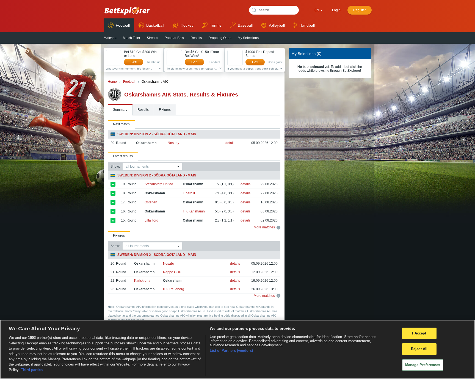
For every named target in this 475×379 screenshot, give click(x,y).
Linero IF (189, 193)
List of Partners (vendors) (231, 350)
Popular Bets (174, 38)
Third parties (32, 370)
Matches (110, 38)
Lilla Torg (151, 220)
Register (359, 10)
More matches (264, 227)
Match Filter (131, 38)
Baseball (245, 25)
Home (112, 82)
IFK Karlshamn (194, 211)
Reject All (419, 349)
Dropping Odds (219, 38)
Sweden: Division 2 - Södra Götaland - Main (156, 134)
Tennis (215, 25)
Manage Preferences (422, 365)
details (230, 143)
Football (123, 25)
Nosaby (173, 143)
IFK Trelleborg (173, 289)
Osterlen (151, 202)
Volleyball (277, 25)
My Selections (248, 38)
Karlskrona (142, 281)
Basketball (155, 25)
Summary (120, 110)
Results (196, 38)
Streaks (152, 38)
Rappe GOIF (172, 272)
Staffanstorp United (159, 184)
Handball (307, 25)
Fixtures (165, 110)
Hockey (187, 25)
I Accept (419, 333)
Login (336, 10)
